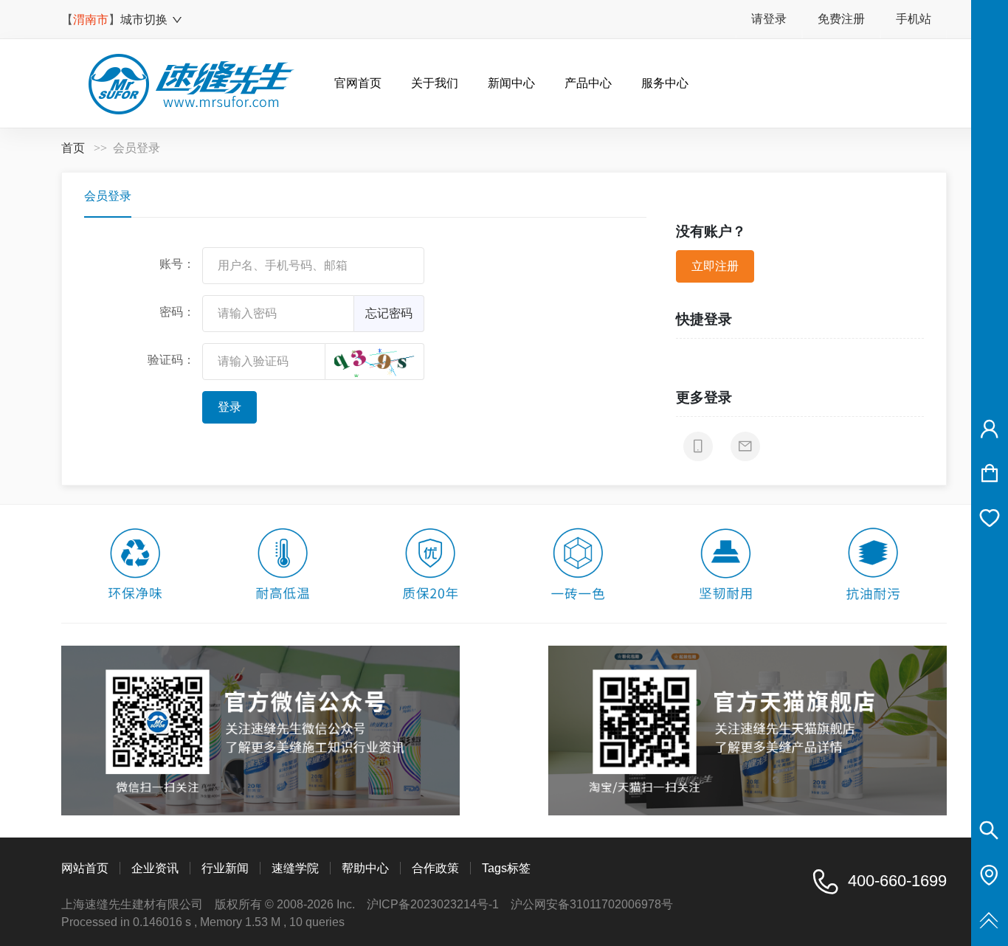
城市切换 (144, 19)
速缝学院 (295, 868)
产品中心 (588, 83)
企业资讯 (155, 868)
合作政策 (435, 868)
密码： (177, 311)
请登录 (769, 19)
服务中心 (664, 83)
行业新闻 (225, 868)
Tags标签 (506, 868)
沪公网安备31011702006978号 (592, 904)
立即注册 (715, 266)
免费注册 (841, 19)
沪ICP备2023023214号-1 (433, 904)
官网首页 (358, 83)
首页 (73, 148)
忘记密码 (388, 313)
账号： (177, 264)
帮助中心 (365, 868)
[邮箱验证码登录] (745, 446)
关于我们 (434, 83)
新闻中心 (511, 83)
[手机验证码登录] (698, 446)
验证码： (171, 359)
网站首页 (84, 868)
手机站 (913, 19)
